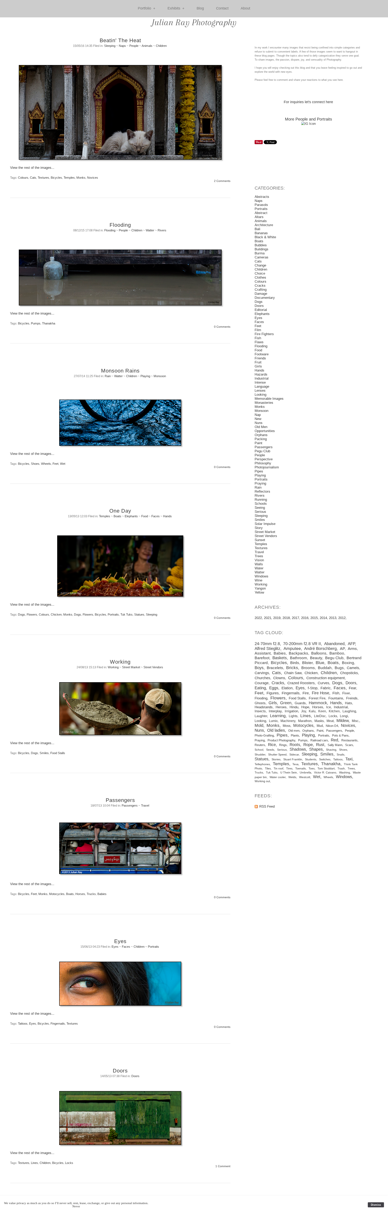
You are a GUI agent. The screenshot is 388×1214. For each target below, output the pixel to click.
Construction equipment (325, 678)
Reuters (260, 745)
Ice (328, 707)
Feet (55, 463)
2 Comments (222, 181)
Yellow (259, 592)
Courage (262, 683)
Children (161, 45)
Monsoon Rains (120, 371)
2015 (314, 618)
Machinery (287, 721)
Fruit (258, 362)
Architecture (264, 225)
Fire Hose (320, 693)
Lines (34, 1163)
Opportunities (265, 431)
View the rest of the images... (32, 168)
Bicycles (56, 177)
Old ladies (276, 730)
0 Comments (222, 326)
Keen (322, 711)
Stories (276, 759)
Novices (92, 177)
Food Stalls (57, 753)
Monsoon (160, 376)
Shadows (298, 749)
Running (261, 500)
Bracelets (275, 668)
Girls (258, 366)
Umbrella (305, 772)
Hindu (294, 707)
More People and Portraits (308, 119)
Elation (287, 688)
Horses (80, 894)
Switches (324, 759)
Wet (62, 463)
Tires (289, 768)
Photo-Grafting (264, 735)
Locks (69, 1163)
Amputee (292, 648)
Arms (352, 648)
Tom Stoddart (326, 768)
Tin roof (278, 768)
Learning (278, 716)
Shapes (316, 749)
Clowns (279, 678)
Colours (23, 177)
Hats (348, 703)
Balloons (318, 653)
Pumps (35, 323)
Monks (80, 177)
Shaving (331, 749)
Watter (150, 230)
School (259, 749)
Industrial (262, 378)
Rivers (162, 230)
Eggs (273, 688)
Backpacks (298, 653)
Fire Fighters (264, 334)
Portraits (113, 614)
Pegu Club (262, 451)
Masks (319, 721)
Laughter (261, 716)
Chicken (56, 614)
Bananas (261, 233)
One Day (120, 511)
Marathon (305, 721)
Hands (167, 516)
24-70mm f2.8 (267, 643)
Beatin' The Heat (120, 40)
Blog (200, 8)
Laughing (349, 711)
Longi (344, 716)
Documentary (265, 298)
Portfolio (146, 8)
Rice (272, 744)
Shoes (35, 463)
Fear (352, 688)
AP (342, 648)
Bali (257, 229)
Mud (320, 725)
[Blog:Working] (120, 710)
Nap (258, 415)
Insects (260, 711)
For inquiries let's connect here (308, 102)
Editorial (261, 310)
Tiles (268, 768)
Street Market (131, 667)
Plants (295, 735)
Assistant (263, 653)
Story (259, 528)
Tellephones (262, 764)
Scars (349, 745)
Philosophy (263, 463)
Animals (147, 45)
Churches (262, 678)
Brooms (308, 668)
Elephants (131, 516)
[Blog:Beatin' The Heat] (120, 114)
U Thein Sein (288, 772)
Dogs (21, 614)
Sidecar (294, 754)
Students (310, 759)
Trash (341, 768)
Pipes (259, 471)
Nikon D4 (332, 725)
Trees (259, 556)
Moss (286, 725)
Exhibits (176, 8)
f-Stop (312, 688)
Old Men (261, 427)
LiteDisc (320, 716)
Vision (259, 560)
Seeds (270, 749)
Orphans (261, 435)
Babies (101, 894)
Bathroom (298, 658)
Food (144, 516)
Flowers (32, 614)
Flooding (120, 225)
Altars (259, 217)
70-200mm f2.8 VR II (302, 643)
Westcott (304, 777)
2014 (323, 618)
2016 (304, 618)
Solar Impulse (265, 524)
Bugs (339, 668)
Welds (292, 777)
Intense (260, 382)
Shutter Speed (277, 754)
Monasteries (264, 403)
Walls (259, 564)
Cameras (261, 257)
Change (260, 265)
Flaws (259, 342)
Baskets (279, 658)
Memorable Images (269, 399)
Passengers (120, 800)
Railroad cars (319, 740)
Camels (353, 668)
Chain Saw (293, 673)
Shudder (260, 754)
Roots (295, 744)
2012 (342, 618)
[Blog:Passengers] (120, 850)
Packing (261, 439)
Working (120, 662)
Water (259, 568)
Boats (117, 516)
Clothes (260, 277)
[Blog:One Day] (120, 568)
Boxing (348, 663)
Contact (222, 8)
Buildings (261, 249)
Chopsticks (349, 673)
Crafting (261, 290)
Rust (320, 744)
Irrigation (291, 711)
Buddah (325, 668)
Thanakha (48, 323)
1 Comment (222, 1166)
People (133, 45)
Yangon (260, 588)
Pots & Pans (340, 735)
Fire (306, 693)
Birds (294, 663)
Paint (258, 443)
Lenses (260, 390)
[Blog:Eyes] (120, 986)
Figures (273, 693)
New (258, 419)
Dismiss (376, 1204)
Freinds (351, 698)
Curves (323, 683)
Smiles (44, 753)
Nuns (259, 423)
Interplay (275, 711)
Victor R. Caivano (325, 772)
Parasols (261, 205)
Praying (260, 483)
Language (262, 386)
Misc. (355, 721)
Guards (300, 703)
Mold (259, 725)
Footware (262, 354)
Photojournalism (267, 467)
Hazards (261, 374)
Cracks (260, 285)
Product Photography (281, 740)
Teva (295, 764)
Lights (293, 716)
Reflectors (262, 491)
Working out (262, 781)
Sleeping (109, 45)
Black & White (265, 237)
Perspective (264, 459)
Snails (340, 754)
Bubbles (261, 245)
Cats (33, 177)
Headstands (264, 707)
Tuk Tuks (126, 614)
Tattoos (22, 1023)
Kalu (312, 711)
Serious (260, 512)
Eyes (120, 941)
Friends (260, 358)
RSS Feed (267, 806)
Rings (283, 745)
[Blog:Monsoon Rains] (120, 425)
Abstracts (262, 197)
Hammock (318, 703)
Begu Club (334, 658)
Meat (330, 721)
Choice (260, 273)
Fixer (346, 693)
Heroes (281, 707)
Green (285, 703)
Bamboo (336, 653)
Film (258, 330)
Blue (320, 662)
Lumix (273, 721)
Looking (260, 395)
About (245, 8)
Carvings (262, 673)
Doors (120, 1071)
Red (334, 740)
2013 (332, 618)
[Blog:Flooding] (120, 280)
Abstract (261, 213)
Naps (122, 45)
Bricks (292, 667)
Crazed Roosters (301, 683)
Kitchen (334, 711)
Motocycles (56, 894)
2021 (267, 618)
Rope (308, 744)
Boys (259, 667)
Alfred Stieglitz (267, 648)
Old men (293, 730)
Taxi (348, 759)
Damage (261, 294)
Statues (139, 614)
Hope (305, 707)
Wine (258, 580)
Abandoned (334, 643)
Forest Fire (317, 698)
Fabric (326, 688)
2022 (258, 618)
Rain (108, 376)
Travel (145, 805)
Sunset (260, 540)
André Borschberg (320, 648)
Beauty (316, 658)
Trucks (91, 894)
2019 (276, 618)
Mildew (342, 720)
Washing (344, 772)
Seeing (260, 508)
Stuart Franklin (292, 759)
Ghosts (260, 703)
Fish (258, 338)
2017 (295, 618)
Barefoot (262, 658)
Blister (307, 663)
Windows (261, 576)
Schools (261, 504)
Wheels (46, 463)
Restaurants (349, 740)
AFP (351, 643)
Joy (303, 711)
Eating (260, 688)
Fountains (335, 698)
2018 (286, 618)
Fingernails (58, 1023)
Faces (155, 516)
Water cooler (278, 777)
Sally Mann (335, 745)
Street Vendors (153, 667)
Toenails (300, 768)
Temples (69, 177)
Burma (260, 253)
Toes (312, 768)
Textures (43, 177)
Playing (145, 376)
